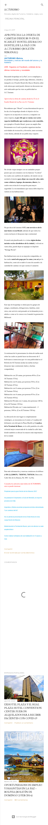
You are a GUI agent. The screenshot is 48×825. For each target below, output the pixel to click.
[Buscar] (42, 4)
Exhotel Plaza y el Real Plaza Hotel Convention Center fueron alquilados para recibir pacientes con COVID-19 (23, 711)
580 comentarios (21, 800)
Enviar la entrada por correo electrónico (19, 553)
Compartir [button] (8, 549)
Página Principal (15, 19)
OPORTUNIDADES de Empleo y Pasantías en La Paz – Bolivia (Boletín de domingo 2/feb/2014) (23, 790)
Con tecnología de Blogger (26, 817)
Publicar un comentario (24, 723)
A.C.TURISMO (11, 9)
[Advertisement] (24, 648)
